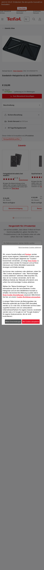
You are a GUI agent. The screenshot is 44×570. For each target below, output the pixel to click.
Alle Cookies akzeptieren (31, 321)
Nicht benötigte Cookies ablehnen (29, 247)
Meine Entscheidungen (13, 321)
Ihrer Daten (32, 261)
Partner (28, 254)
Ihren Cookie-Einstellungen (13, 295)
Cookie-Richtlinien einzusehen (28, 297)
